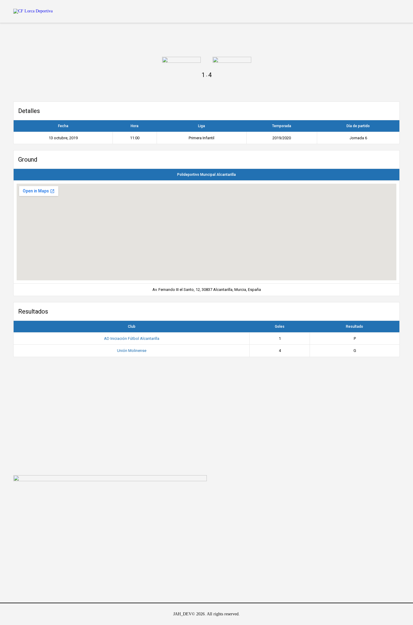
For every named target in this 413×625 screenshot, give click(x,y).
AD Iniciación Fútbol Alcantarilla (131, 338)
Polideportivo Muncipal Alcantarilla (206, 174)
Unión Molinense (131, 350)
